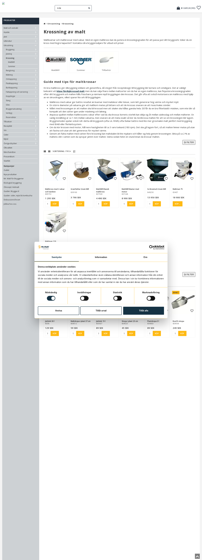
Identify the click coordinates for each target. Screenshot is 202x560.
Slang (8, 100)
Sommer (11, 66)
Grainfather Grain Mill (80, 189)
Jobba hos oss (10, 204)
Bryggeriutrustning (13, 109)
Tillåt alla (143, 310)
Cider (6, 134)
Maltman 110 (50, 241)
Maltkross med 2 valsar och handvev (55, 190)
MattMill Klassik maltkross (102, 190)
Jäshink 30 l (49, 321)
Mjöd (6, 139)
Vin (5, 130)
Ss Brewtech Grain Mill (156, 189)
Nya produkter (10, 174)
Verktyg (9, 113)
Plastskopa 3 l (153, 321)
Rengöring (10, 70)
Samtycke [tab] (57, 257)
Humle (6, 32)
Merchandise (10, 152)
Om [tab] (145, 257)
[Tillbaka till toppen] (197, 557)
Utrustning (8, 45)
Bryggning (10, 49)
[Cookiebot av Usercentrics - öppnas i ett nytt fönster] (151, 247)
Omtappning (11, 79)
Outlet (6, 170)
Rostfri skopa (178, 321)
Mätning (9, 75)
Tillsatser (8, 121)
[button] (187, 8)
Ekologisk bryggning (12, 182)
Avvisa (58, 310)
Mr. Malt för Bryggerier (14, 178)
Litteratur (8, 41)
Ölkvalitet (8, 147)
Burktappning (11, 87)
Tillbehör (106, 70)
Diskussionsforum (12, 199)
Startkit (7, 160)
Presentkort (9, 156)
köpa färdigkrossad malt (71, 91)
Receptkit (8, 126)
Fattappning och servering (17, 92)
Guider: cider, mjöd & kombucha (18, 195)
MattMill (11, 62)
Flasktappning (12, 83)
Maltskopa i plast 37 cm (81, 321)
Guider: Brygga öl (11, 191)
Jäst (5, 36)
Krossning (10, 58)
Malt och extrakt (11, 28)
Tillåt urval (101, 310)
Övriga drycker (10, 143)
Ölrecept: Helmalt (11, 187)
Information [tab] (101, 257)
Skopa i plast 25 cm (130, 321)
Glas (8, 104)
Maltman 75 (178, 189)
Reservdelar (11, 117)
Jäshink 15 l (100, 321)
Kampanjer (9, 166)
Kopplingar (10, 96)
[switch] (84, 298)
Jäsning (9, 54)
